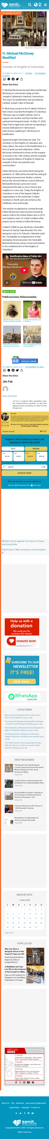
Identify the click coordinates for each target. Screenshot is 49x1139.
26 (8, 927)
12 (8, 918)
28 (19, 927)
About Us (5, 1103)
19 (8, 923)
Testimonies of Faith (11, 13)
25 (41, 923)
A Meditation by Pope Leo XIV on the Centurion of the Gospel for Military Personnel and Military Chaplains (15, 972)
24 (36, 923)
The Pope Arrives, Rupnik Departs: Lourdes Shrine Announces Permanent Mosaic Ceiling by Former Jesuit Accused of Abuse (29, 768)
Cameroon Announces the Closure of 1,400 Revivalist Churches (28, 807)
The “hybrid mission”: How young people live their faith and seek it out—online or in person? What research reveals (23, 745)
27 (13, 927)
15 (24, 918)
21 (19, 923)
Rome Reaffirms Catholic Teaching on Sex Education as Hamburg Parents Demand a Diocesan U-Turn (29, 795)
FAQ (13, 1103)
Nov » (12, 933)
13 (13, 918)
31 (36, 927)
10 (36, 914)
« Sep (7, 933)
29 (24, 927)
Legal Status (14, 1107)
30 (30, 927)
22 (24, 923)
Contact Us (35, 1107)
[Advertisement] (24, 521)
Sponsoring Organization (36, 1103)
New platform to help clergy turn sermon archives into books (27, 819)
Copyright (25, 1107)
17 (36, 918)
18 (41, 918)
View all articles (9, 396)
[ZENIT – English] (13, 4)
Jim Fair (28, 73)
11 (41, 914)
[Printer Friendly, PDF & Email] (9, 291)
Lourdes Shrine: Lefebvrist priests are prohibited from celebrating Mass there (29, 782)
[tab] (14, 1051)
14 (19, 918)
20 (13, 923)
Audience (20, 1103)
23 (30, 923)
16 (30, 918)
